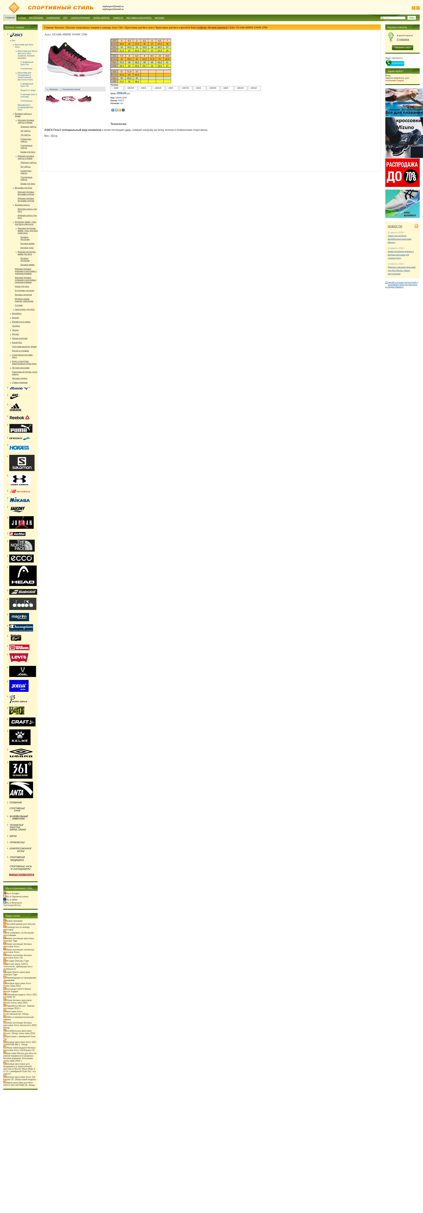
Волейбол (16, 313)
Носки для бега (22, 286)
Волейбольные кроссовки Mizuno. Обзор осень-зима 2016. (19, 1032)
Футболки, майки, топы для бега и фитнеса (25, 223)
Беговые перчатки (23, 295)
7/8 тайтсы (25, 135)
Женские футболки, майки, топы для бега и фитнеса (28, 230)
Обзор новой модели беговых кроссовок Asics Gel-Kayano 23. (19, 1048)
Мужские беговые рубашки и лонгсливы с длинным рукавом (26, 271)
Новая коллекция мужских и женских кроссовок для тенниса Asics (401, 254)
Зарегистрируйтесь (397, 79)
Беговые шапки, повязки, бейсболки (24, 300)
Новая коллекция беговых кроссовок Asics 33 (17, 956)
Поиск (387, 18)
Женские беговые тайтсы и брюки (26, 121)
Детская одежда (19, 378)
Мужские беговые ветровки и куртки (26, 199)
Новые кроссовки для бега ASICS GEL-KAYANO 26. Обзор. (19, 1083)
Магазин (159, 18)
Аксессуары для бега (25, 309)
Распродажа (36, 18)
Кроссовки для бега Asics (139, 27)
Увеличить (53, 89)
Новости (118, 18)
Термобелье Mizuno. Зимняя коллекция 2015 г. (18, 1007)
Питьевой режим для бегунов (20, 924)
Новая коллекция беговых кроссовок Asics (17, 945)
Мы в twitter (12, 899)
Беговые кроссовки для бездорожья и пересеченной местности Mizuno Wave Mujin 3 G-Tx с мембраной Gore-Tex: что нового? (19, 1069)
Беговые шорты (22, 205)
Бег (121, 27)
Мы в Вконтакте (14, 903)
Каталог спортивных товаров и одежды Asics (91, 27)
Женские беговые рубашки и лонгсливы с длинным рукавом (26, 280)
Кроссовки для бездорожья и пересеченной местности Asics (25, 76)
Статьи (22, 18)
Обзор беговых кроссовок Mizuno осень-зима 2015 (17, 1001)
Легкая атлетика (19, 338)
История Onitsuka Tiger (17, 961)
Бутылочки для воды (24, 290)
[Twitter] (116, 110)
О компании (53, 18)
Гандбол (16, 326)
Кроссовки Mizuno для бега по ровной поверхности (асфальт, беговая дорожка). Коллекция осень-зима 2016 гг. (19, 1057)
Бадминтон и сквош (21, 322)
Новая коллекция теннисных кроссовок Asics (18, 950)
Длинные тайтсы (28, 127)
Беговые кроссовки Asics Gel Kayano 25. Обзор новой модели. (19, 1078)
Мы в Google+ (13, 893)
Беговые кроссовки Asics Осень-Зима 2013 (17, 984)
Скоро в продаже (80, 18)
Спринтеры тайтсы (25, 140)
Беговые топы (27, 248)
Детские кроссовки (20, 368)
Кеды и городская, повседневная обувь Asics (24, 362)
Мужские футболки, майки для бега (27, 253)
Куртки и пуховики (20, 351)
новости (395, 226)
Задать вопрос (101, 18)
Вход (387, 75)
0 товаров (403, 39)
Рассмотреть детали (71, 89)
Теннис (15, 330)
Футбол (15, 334)
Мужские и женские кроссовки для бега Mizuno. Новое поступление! (402, 270)
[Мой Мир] (123, 110)
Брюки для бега (27, 152)
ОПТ (65, 18)
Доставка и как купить (139, 18)
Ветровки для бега (23, 188)
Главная (10, 18)
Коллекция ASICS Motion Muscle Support (17, 990)
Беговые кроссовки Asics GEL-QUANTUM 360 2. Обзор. (20, 1043)
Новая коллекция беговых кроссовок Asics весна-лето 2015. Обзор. (20, 1025)
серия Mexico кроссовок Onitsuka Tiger (16, 973)
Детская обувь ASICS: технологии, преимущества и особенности (17, 966)
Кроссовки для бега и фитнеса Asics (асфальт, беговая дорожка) (192, 27)
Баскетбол (17, 342)
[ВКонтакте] (113, 110)
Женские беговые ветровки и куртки (26, 193)
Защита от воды (28, 90)
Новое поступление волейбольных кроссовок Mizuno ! (399, 239)
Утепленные (26, 68)
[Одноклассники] (120, 110)
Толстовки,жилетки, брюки (24, 347)
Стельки (19, 305)
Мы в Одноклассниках (17, 896)
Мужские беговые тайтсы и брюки (26, 157)
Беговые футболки (25, 238)
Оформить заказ (403, 47)
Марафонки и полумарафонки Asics (25, 107)
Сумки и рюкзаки (20, 382)
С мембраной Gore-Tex (26, 63)
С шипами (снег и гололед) (28, 95)
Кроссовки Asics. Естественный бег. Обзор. (16, 1012)
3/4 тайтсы (25, 131)
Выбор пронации (14, 921)
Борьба (15, 318)
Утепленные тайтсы (26, 146)
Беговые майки (27, 243)
